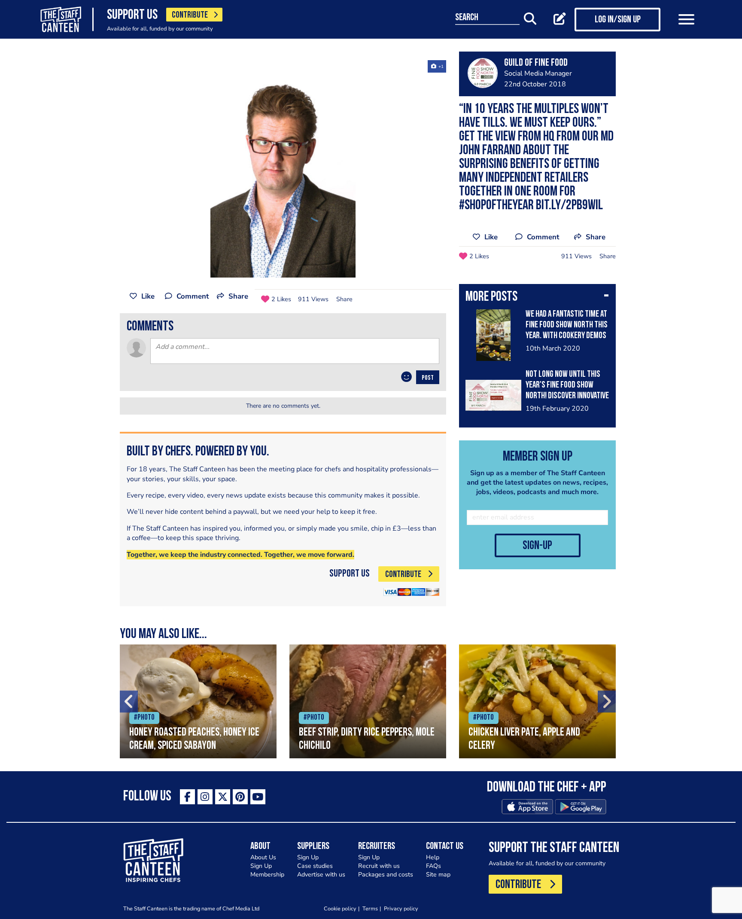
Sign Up (261, 866)
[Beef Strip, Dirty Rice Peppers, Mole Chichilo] (367, 701)
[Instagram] (205, 796)
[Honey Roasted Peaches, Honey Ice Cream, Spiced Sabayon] (198, 701)
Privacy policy (401, 908)
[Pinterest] (240, 796)
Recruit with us (379, 866)
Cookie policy (340, 908)
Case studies (315, 866)
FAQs (433, 866)
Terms (370, 908)
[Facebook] (187, 796)
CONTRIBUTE (190, 15)
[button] (537, 297)
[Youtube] (257, 796)
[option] (283, 169)
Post (428, 378)
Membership (267, 874)
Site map (438, 874)
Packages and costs (385, 874)
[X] (222, 796)
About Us (263, 857)
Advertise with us (321, 874)
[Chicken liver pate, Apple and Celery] (537, 701)
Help (432, 857)
